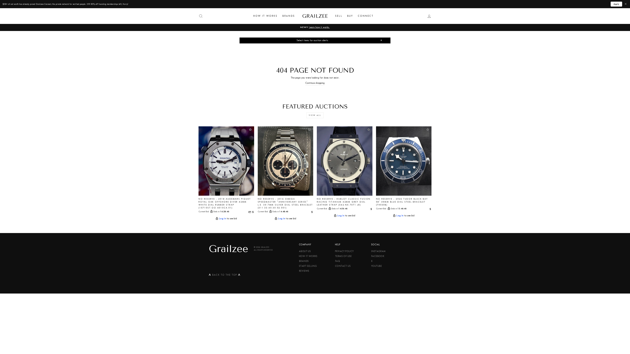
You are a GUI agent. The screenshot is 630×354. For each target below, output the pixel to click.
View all (315, 115)
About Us (305, 251)
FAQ (337, 261)
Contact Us (343, 266)
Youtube (376, 266)
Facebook (377, 256)
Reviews (304, 271)
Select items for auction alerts (312, 40)
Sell (338, 16)
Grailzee (315, 16)
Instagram (378, 251)
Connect (365, 16)
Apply (616, 4)
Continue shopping (315, 83)
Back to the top (225, 275)
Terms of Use (343, 256)
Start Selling (308, 266)
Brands (288, 16)
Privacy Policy (344, 251)
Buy (350, 16)
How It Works (265, 16)
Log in (222, 218)
